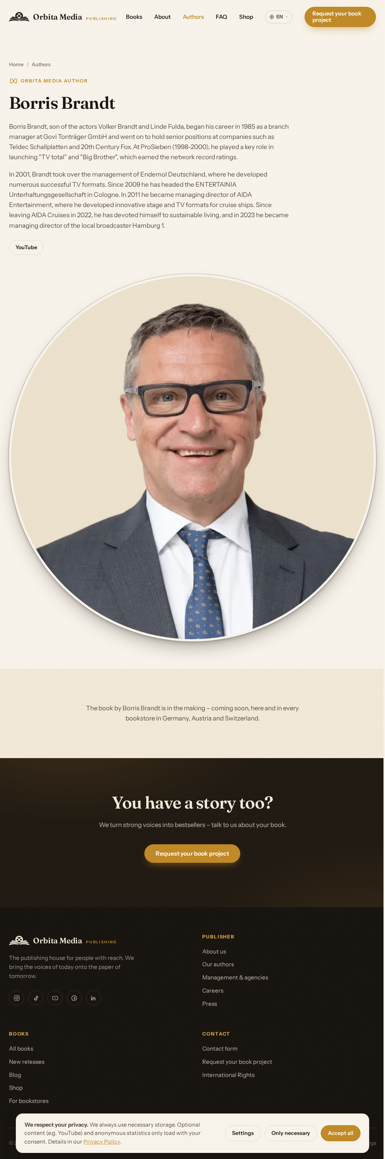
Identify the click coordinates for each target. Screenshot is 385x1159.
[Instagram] (16, 997)
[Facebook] (74, 997)
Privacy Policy (99, 1141)
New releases (26, 1061)
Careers (212, 990)
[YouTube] (54, 997)
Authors (193, 16)
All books (21, 1048)
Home (16, 64)
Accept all (338, 1133)
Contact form (220, 1048)
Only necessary (288, 1133)
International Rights (228, 1074)
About (162, 16)
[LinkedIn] (93, 997)
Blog (15, 1074)
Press (209, 1003)
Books (134, 16)
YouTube (26, 247)
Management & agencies (235, 977)
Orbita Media (75, 16)
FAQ (221, 16)
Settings (240, 1133)
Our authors (218, 964)
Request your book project (336, 16)
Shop (246, 16)
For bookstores (29, 1100)
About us (214, 951)
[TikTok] (35, 997)
